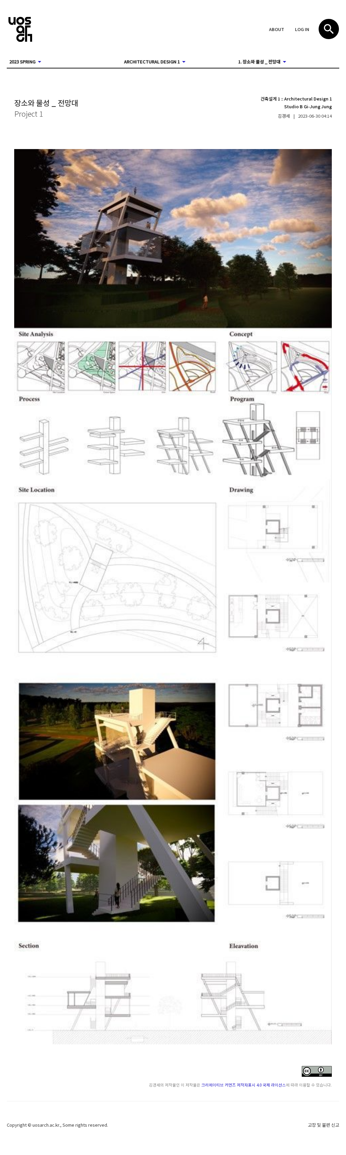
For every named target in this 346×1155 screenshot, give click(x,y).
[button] (277, 30)
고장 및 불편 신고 (323, 1125)
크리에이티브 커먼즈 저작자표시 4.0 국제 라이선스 (243, 1085)
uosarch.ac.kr (45, 1125)
